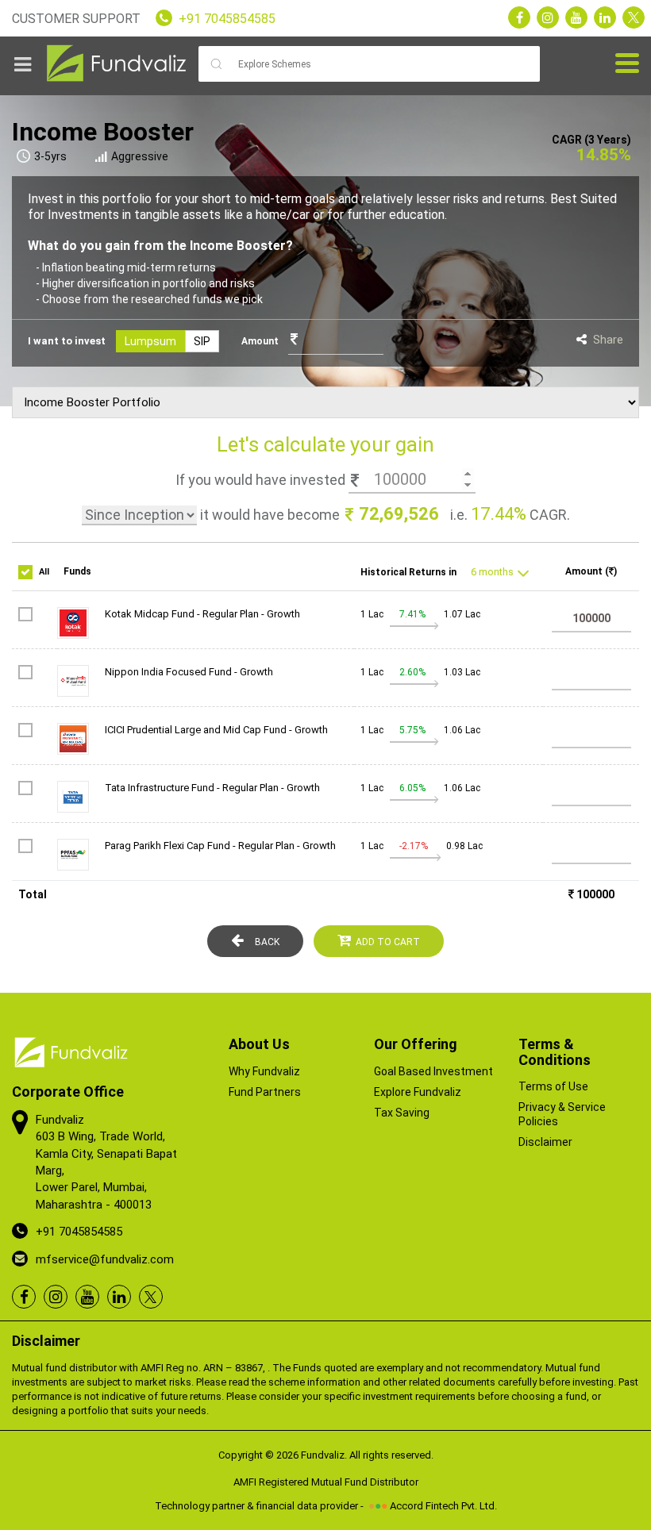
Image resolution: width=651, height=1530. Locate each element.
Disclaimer (545, 1142)
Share (608, 340)
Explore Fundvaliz (417, 1092)
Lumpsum (150, 341)
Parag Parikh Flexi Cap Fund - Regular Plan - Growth (220, 845)
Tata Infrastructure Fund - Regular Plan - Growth (212, 788)
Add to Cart (388, 942)
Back (267, 942)
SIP (202, 341)
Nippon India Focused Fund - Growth (189, 672)
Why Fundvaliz (264, 1071)
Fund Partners (265, 1092)
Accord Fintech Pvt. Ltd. (443, 1506)
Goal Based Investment (433, 1071)
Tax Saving (402, 1112)
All (44, 572)
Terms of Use (553, 1086)
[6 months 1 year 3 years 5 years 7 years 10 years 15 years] (493, 572)
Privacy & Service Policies (562, 1114)
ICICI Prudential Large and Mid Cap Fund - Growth (216, 730)
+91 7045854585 (227, 18)
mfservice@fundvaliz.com (105, 1259)
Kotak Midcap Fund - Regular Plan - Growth (202, 614)
